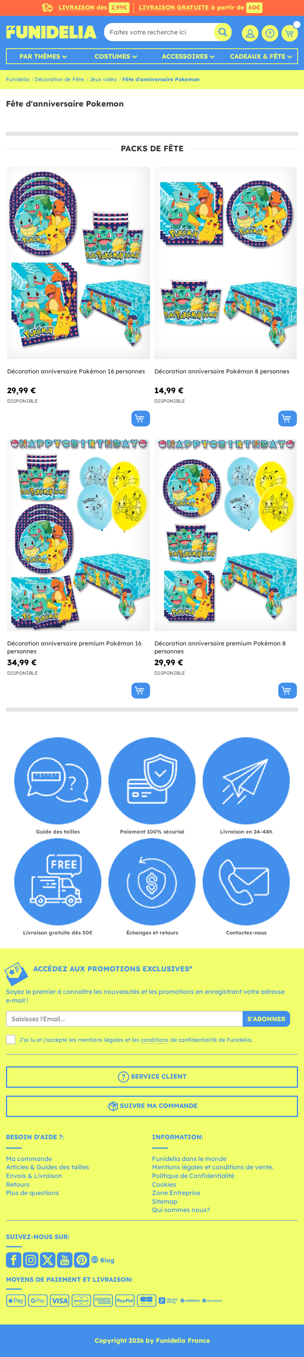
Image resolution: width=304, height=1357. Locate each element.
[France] (13, 1260)
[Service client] (270, 33)
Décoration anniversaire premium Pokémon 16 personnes (74, 647)
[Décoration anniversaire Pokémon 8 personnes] (225, 263)
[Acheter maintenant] (140, 418)
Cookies (164, 1184)
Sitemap (164, 1201)
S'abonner (266, 1019)
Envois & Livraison (34, 1176)
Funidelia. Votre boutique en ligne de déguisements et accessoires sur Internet (51, 32)
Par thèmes (39, 56)
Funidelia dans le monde (189, 1159)
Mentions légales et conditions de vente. (213, 1167)
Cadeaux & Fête (257, 56)
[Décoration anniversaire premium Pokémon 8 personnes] (225, 535)
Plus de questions (32, 1193)
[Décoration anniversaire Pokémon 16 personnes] (78, 263)
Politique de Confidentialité (193, 1176)
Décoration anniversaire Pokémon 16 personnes (76, 371)
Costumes (112, 56)
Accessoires (185, 56)
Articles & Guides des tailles (47, 1167)
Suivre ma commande (158, 1106)
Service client (157, 1076)
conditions (155, 1039)
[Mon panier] (289, 33)
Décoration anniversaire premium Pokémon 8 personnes (220, 647)
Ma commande (29, 1159)
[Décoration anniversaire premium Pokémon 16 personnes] (78, 535)
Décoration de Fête (59, 79)
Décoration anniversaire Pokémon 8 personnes (221, 371)
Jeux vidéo (103, 79)
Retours (18, 1184)
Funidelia (17, 79)
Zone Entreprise (176, 1193)
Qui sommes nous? (181, 1210)
